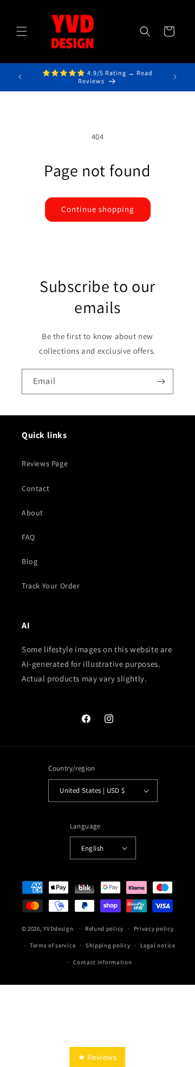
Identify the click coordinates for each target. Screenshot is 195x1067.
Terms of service (52, 945)
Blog (29, 561)
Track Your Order (51, 586)
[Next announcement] (175, 77)
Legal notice (157, 945)
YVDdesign (58, 928)
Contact (35, 488)
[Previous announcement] (20, 77)
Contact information (102, 962)
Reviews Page (45, 463)
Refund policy (104, 928)
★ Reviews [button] (97, 1057)
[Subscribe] (161, 381)
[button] (22, 31)
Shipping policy (108, 945)
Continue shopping (97, 209)
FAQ (28, 537)
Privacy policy (154, 928)
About (32, 513)
